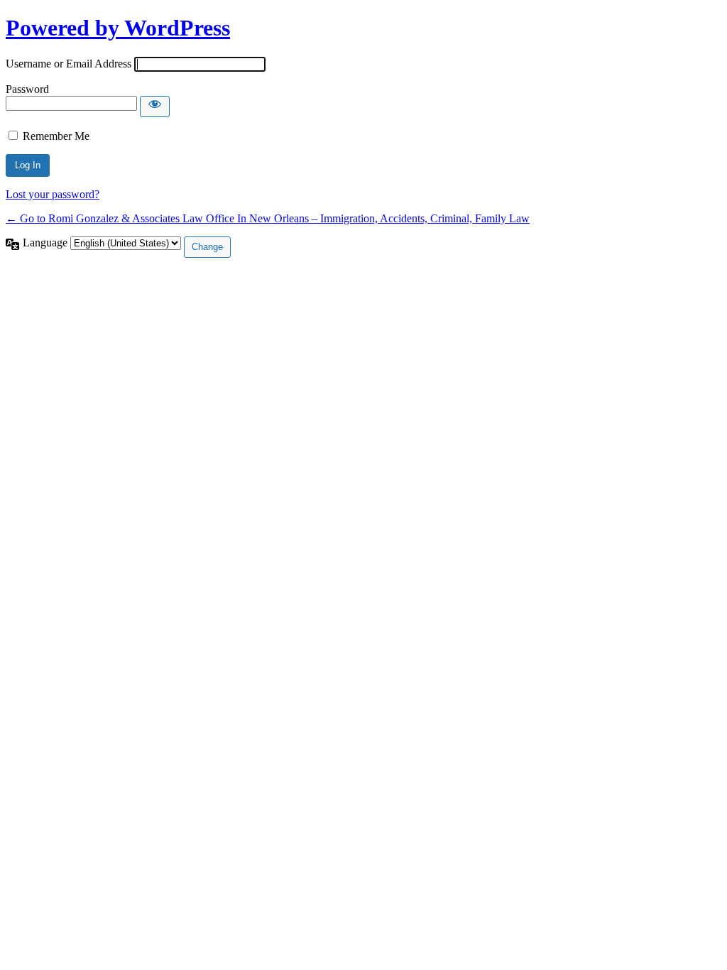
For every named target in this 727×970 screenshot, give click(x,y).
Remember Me (56, 136)
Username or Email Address (68, 64)
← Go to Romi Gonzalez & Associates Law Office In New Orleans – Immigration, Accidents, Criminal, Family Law (268, 218)
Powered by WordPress (118, 27)
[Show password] (155, 106)
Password (27, 89)
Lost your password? (52, 194)
